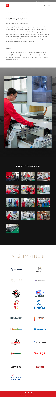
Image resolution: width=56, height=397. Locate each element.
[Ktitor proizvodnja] (12, 181)
